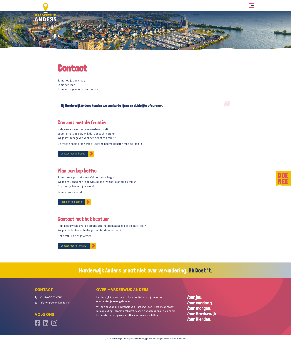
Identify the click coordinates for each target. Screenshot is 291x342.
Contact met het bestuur (74, 245)
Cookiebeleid (153, 338)
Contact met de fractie (73, 153)
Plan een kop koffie (71, 201)
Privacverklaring (138, 338)
